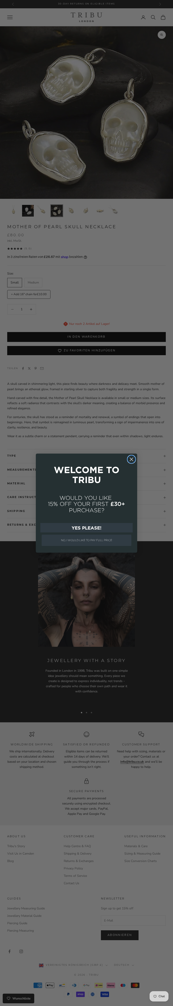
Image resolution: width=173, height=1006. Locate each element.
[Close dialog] (131, 459)
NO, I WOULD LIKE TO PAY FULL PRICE (86, 540)
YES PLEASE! (86, 527)
